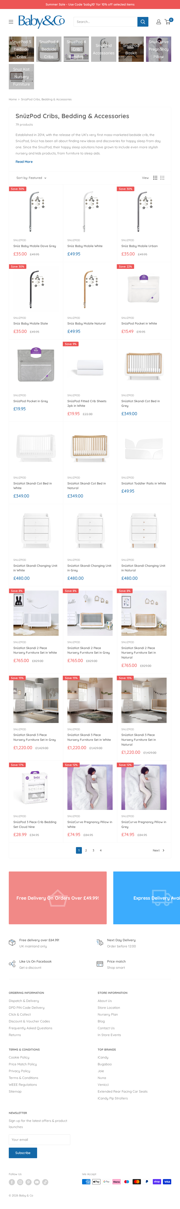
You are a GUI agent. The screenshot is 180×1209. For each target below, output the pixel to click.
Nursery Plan (108, 1014)
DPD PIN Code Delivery (27, 1007)
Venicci (103, 1084)
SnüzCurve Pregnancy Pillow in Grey (143, 824)
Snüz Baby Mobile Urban (139, 246)
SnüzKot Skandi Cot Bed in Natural (86, 485)
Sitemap (15, 1091)
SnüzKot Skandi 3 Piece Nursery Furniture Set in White (89, 737)
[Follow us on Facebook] (12, 1182)
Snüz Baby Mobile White (85, 246)
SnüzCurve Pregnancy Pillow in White (89, 824)
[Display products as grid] (155, 178)
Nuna (102, 1078)
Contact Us (106, 1028)
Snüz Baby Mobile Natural (86, 323)
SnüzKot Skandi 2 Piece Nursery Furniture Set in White (35, 650)
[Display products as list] (162, 178)
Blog (101, 1021)
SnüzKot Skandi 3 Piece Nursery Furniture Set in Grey (34, 737)
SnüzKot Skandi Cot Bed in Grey (140, 403)
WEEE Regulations (23, 1084)
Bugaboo (105, 1064)
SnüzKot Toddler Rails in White (143, 483)
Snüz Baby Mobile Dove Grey (34, 246)
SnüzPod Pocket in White (139, 323)
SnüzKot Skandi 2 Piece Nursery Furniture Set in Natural (138, 652)
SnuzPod (19, 240)
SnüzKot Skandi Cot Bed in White (32, 485)
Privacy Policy (19, 1071)
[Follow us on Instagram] (20, 1182)
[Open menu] (11, 22)
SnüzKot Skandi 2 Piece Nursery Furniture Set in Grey (88, 650)
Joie (101, 1071)
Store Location (109, 1007)
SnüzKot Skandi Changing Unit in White (35, 568)
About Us (105, 1001)
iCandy (103, 1057)
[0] (167, 21)
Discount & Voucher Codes (29, 1021)
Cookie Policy (19, 1057)
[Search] (142, 22)
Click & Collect (20, 1014)
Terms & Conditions (23, 1078)
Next (156, 850)
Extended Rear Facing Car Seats (123, 1091)
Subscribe (23, 1153)
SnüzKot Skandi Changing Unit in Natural (143, 568)
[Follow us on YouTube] (37, 1182)
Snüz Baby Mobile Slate (30, 323)
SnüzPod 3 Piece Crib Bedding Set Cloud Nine (34, 824)
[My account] (159, 21)
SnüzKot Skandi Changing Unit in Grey (89, 568)
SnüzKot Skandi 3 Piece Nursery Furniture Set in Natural (138, 739)
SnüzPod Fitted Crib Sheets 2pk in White (86, 403)
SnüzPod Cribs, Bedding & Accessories (46, 99)
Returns (15, 1035)
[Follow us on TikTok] (45, 1182)
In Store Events (109, 1035)
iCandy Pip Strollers (113, 1098)
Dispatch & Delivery (24, 1001)
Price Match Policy (23, 1064)
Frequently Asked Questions (30, 1028)
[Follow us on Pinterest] (28, 1182)
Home (13, 99)
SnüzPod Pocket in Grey (30, 401)
